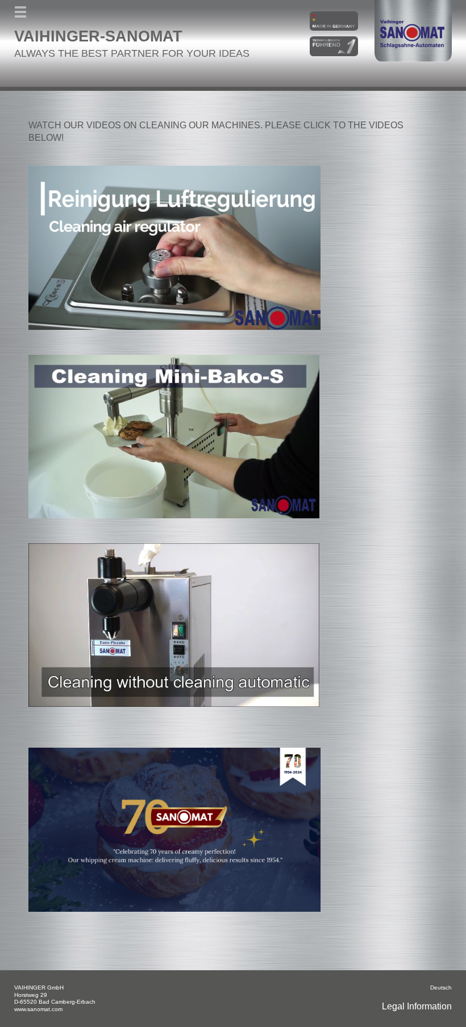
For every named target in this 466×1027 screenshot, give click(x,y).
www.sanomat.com (38, 1009)
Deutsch (441, 987)
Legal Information (417, 1006)
